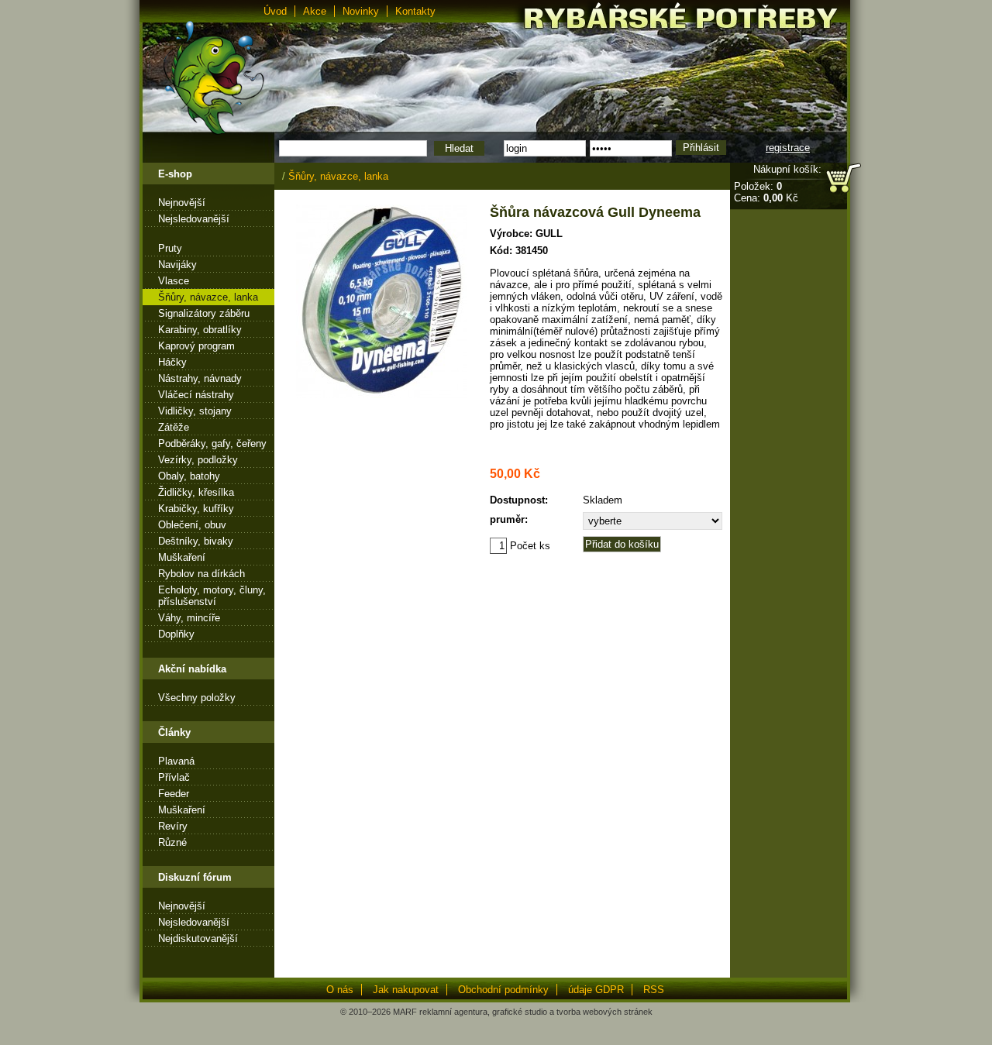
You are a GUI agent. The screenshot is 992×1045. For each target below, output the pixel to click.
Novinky (361, 11)
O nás (339, 989)
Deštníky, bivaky (195, 541)
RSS (653, 989)
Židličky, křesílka (196, 492)
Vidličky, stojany (195, 411)
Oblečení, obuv (192, 525)
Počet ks (528, 546)
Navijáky (177, 264)
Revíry (173, 826)
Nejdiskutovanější (198, 938)
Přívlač (174, 777)
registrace (788, 147)
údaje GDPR (596, 989)
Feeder (173, 793)
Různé (172, 842)
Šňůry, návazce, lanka (208, 297)
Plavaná (176, 761)
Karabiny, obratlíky (200, 329)
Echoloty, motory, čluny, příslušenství (212, 595)
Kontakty (415, 11)
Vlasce (173, 281)
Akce (314, 11)
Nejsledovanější (193, 219)
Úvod (275, 11)
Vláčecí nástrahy (196, 394)
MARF (405, 1011)
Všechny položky (197, 697)
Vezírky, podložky (198, 460)
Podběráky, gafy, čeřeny (212, 443)
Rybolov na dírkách (201, 573)
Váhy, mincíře (189, 618)
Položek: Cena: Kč (766, 192)
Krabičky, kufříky (196, 508)
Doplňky (176, 634)
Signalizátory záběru (204, 313)
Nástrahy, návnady (200, 378)
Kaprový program (196, 346)
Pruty (170, 248)
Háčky (172, 362)
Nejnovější (181, 202)
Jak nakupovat (406, 989)
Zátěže (173, 427)
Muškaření (181, 557)
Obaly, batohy (189, 476)
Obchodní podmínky (503, 989)
